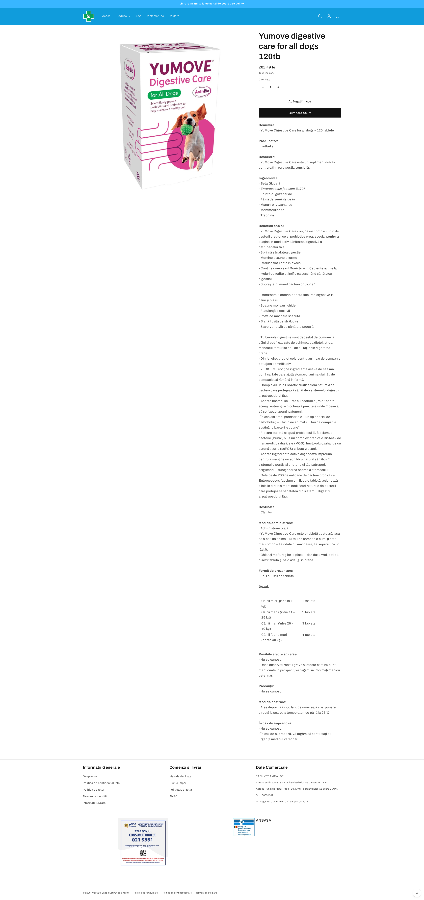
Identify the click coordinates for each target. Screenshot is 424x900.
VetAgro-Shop (99, 893)
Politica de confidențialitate (177, 893)
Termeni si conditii (95, 796)
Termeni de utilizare (206, 893)
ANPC (173, 796)
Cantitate (264, 79)
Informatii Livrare (94, 802)
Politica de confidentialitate (101, 782)
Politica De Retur (180, 789)
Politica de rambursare (145, 893)
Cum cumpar (177, 782)
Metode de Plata (180, 776)
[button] (122, 16)
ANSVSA (263, 820)
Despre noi (90, 776)
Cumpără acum (300, 113)
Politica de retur (93, 789)
